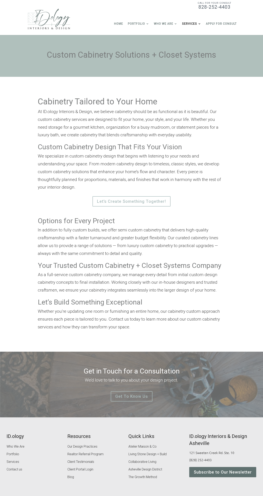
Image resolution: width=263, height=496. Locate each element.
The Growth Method (142, 477)
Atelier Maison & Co (142, 446)
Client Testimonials (80, 462)
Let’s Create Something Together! (131, 201)
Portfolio (136, 23)
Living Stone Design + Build (147, 454)
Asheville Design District (145, 469)
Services (189, 23)
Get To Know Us (131, 396)
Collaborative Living (142, 462)
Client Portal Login (80, 469)
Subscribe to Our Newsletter (223, 472)
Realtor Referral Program (85, 454)
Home (118, 23)
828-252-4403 (214, 5)
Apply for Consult (221, 23)
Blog (70, 477)
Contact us (14, 469)
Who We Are (163, 23)
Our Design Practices (82, 446)
